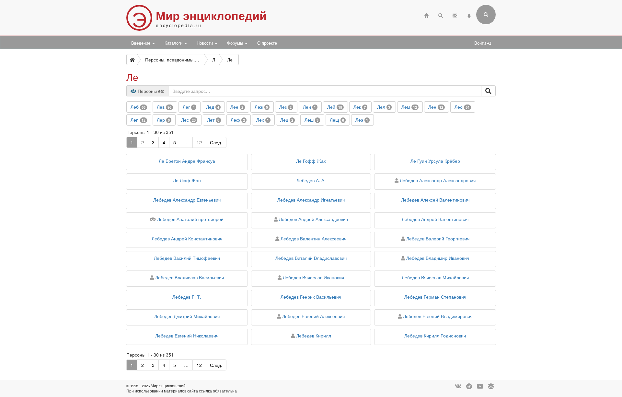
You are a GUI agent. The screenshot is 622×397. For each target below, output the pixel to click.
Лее (236, 107)
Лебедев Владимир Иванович (437, 258)
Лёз (285, 107)
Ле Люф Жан (187, 180)
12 (199, 142)
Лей (334, 107)
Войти (480, 43)
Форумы (235, 43)
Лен (435, 107)
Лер (163, 119)
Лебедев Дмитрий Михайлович (187, 316)
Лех (262, 119)
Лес (188, 119)
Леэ (361, 119)
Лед (212, 107)
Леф (238, 119)
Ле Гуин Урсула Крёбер (435, 161)
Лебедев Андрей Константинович (187, 238)
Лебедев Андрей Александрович (313, 219)
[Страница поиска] (440, 14)
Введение (141, 43)
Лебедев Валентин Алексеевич (313, 238)
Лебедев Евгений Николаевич (186, 335)
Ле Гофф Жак (311, 161)
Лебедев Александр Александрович (438, 180)
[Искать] (488, 90)
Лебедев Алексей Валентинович (435, 199)
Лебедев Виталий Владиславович (311, 258)
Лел (383, 107)
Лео (462, 107)
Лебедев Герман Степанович (435, 296)
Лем (409, 107)
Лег (189, 107)
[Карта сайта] (469, 14)
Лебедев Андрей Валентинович (435, 219)
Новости (205, 43)
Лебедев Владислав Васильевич (189, 277)
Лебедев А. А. (311, 180)
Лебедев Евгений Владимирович (437, 316)
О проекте (267, 43)
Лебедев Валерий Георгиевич (437, 238)
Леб (138, 107)
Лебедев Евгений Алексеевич (313, 316)
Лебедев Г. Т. (186, 296)
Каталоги (174, 43)
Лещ (337, 119)
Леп (138, 119)
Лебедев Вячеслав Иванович (313, 277)
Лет (213, 119)
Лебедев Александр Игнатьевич (311, 199)
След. (216, 142)
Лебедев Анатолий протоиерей (190, 219)
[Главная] (426, 14)
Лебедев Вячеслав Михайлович (435, 277)
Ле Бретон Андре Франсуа (187, 161)
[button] (138, 107)
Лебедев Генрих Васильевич (311, 296)
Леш (311, 119)
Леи (309, 107)
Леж (261, 107)
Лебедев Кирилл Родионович (435, 335)
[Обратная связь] (455, 14)
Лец (286, 119)
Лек (359, 107)
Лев (164, 107)
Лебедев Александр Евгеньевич (187, 199)
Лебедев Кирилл (313, 335)
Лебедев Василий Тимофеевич (187, 258)
